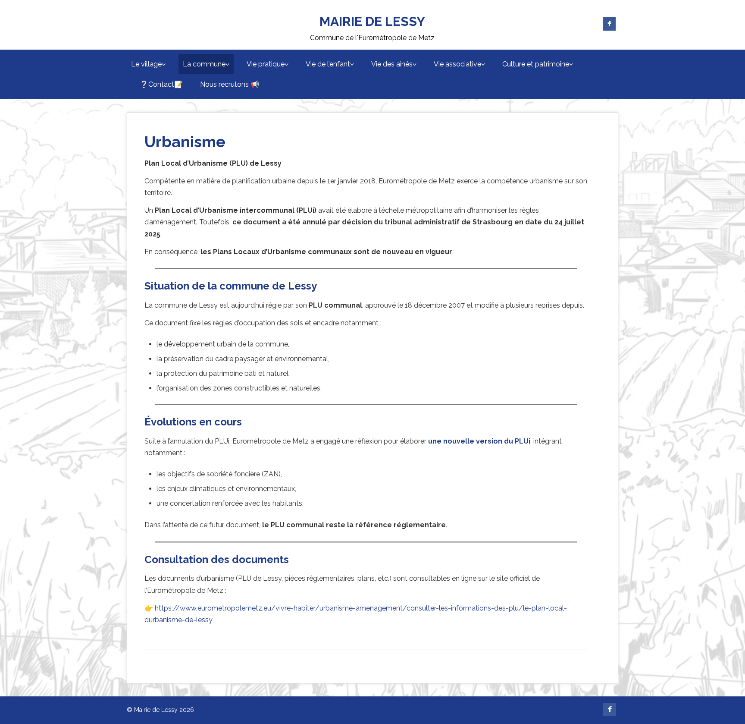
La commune (204, 64)
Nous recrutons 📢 (229, 84)
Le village (146, 64)
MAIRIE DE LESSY (372, 21)
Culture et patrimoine (535, 64)
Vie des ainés (392, 64)
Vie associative (457, 64)
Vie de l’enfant (328, 64)
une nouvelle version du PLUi (479, 441)
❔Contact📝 (161, 84)
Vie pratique (266, 64)
